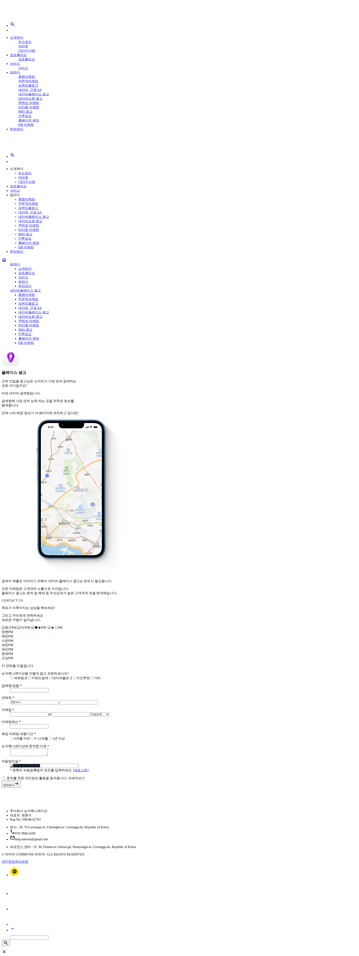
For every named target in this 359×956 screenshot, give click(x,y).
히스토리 (25, 42)
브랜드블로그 (28, 85)
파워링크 (20, 678)
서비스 (15, 63)
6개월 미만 (22, 738)
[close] (12, 161)
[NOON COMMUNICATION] (15, 15)
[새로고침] (81, 770)
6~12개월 (41, 738)
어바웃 (23, 46)
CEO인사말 (26, 50)
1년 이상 (58, 738)
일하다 (15, 72)
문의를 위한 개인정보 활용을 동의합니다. (37, 778)
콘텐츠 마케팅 (28, 103)
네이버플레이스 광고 (33, 94)
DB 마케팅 (26, 124)
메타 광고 (25, 111)
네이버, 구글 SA (30, 90)
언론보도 (25, 116)
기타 (97, 678)
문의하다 (16, 129)
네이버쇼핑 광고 (30, 98)
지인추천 (83, 678)
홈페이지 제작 (28, 120)
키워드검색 (40, 678)
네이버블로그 (62, 678)
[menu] (12, 30)
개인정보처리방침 (15, 861)
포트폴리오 (18, 55)
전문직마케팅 (28, 81)
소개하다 (16, 37)
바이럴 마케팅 (28, 107)
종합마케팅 (26, 77)
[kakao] (14, 875)
